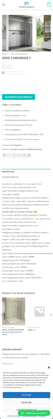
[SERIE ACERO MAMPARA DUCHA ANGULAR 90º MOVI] (13, 311)
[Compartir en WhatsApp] (4, 155)
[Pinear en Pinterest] (24, 155)
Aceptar (26, 395)
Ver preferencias (26, 410)
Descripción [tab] (8, 172)
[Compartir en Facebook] (9, 155)
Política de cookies (13, 416)
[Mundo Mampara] (26, 4)
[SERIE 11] (39, 311)
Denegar (26, 402)
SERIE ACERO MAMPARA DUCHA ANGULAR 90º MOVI (13, 332)
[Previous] (2, 320)
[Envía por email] (19, 155)
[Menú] (3, 4)
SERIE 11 (31, 330)
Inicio (5, 54)
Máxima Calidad (25, 149)
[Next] (51, 320)
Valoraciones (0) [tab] (10, 177)
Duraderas (14, 149)
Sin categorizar (19, 54)
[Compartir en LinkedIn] (29, 155)
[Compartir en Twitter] (14, 155)
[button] (49, 367)
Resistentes (37, 149)
